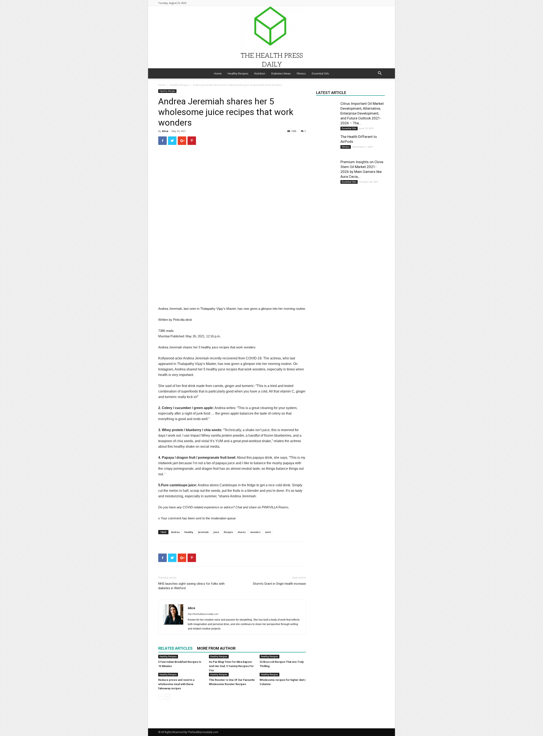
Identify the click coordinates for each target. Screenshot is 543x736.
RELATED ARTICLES (175, 648)
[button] (380, 74)
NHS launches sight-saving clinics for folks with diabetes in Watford (191, 586)
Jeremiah (203, 532)
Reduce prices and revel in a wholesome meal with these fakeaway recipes (176, 684)
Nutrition (259, 73)
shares (242, 532)
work (268, 532)
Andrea (175, 532)
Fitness (301, 73)
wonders (255, 532)
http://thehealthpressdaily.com (203, 614)
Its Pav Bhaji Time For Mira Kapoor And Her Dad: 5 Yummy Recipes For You (231, 666)
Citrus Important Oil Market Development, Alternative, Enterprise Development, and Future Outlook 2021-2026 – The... (362, 113)
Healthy (188, 532)
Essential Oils (320, 73)
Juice (216, 532)
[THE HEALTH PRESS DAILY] (271, 37)
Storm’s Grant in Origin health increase (279, 584)
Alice (165, 131)
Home (218, 73)
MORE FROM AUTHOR (216, 648)
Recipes (228, 532)
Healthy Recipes (238, 73)
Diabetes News (281, 73)
